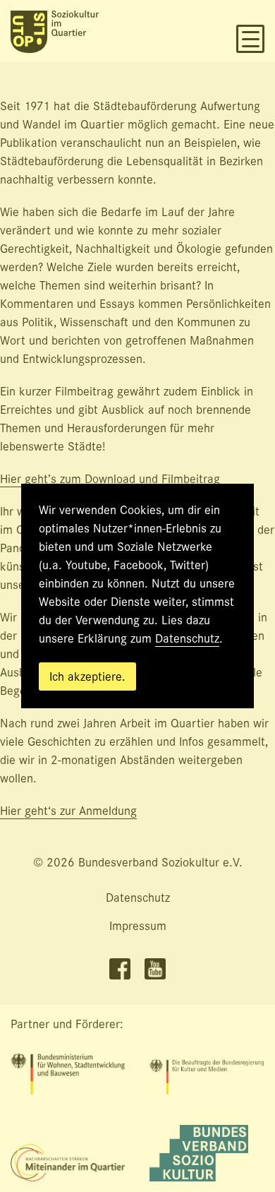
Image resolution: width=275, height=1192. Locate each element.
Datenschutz (187, 638)
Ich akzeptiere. (87, 676)
